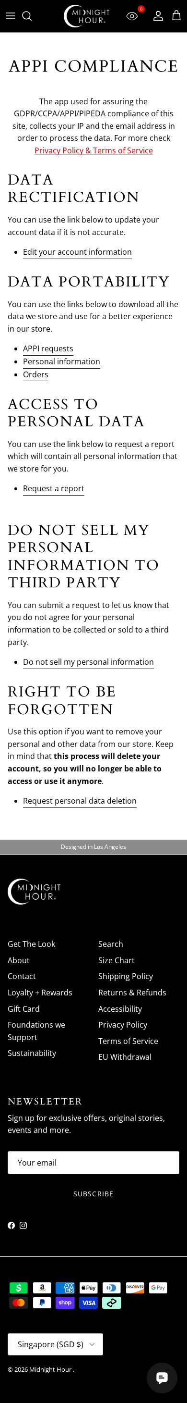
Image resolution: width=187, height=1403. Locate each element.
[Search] (31, 15)
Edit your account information (77, 252)
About (19, 960)
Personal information (61, 361)
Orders (35, 374)
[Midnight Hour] (86, 16)
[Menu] (10, 15)
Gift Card (24, 1009)
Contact (22, 976)
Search (110, 944)
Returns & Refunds (132, 992)
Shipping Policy (125, 976)
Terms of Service (128, 1041)
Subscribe (93, 1193)
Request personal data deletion (80, 800)
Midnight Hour (51, 1369)
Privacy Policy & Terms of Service (94, 150)
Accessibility (120, 1009)
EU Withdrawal (125, 1057)
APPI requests (48, 348)
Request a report (53, 488)
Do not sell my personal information (88, 662)
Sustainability (32, 1053)
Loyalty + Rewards (40, 992)
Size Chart (116, 960)
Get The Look (31, 944)
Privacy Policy (122, 1024)
